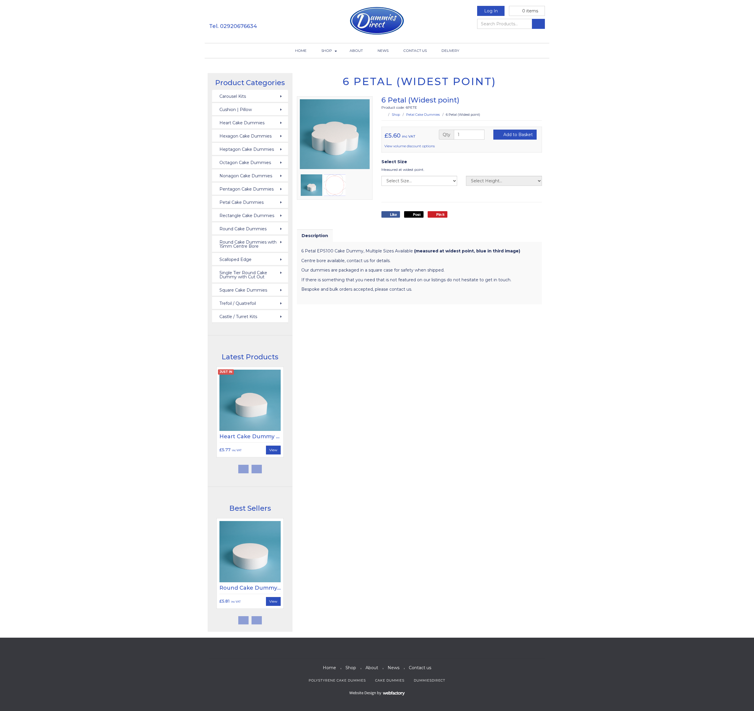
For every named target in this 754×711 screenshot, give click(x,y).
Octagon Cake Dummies (245, 162)
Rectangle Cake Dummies (246, 215)
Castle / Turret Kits (238, 316)
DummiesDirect (429, 680)
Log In (491, 11)
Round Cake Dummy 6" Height (262, 588)
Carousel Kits (232, 96)
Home (301, 50)
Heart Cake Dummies (241, 122)
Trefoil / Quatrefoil (237, 303)
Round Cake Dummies (243, 229)
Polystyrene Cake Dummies (337, 680)
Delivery (450, 50)
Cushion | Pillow (235, 109)
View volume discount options (410, 146)
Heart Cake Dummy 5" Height (260, 436)
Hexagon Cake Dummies (245, 136)
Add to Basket (517, 134)
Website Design (362, 692)
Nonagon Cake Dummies (245, 175)
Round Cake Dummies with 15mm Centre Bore (248, 244)
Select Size (394, 161)
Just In (226, 372)
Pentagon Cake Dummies (246, 189)
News (383, 50)
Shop (326, 50)
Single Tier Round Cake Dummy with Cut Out (243, 275)
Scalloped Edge (235, 259)
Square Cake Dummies (243, 290)
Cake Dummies (389, 680)
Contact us (415, 50)
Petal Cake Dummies (423, 115)
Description (315, 235)
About (356, 50)
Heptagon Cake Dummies (246, 149)
